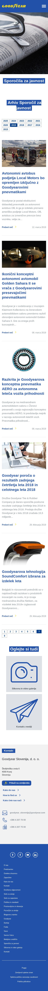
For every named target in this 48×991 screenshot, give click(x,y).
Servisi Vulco (9, 935)
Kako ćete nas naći (12, 800)
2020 (5, 125)
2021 (38, 121)
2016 (38, 125)
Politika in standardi (11, 902)
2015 (5, 129)
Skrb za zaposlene (11, 898)
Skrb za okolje (9, 894)
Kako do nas (9, 790)
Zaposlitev (8, 878)
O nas (6, 865)
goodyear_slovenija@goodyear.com (27, 813)
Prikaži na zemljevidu (19, 783)
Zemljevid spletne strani (24, 972)
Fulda (6, 927)
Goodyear (7, 919)
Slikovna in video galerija (13, 948)
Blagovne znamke (10, 915)
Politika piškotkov (24, 982)
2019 (13, 125)
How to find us (10, 795)
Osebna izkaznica (10, 873)
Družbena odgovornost (12, 890)
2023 (21, 121)
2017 (30, 125)
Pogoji (24, 968)
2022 (30, 121)
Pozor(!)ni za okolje (11, 910)
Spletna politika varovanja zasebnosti (24, 977)
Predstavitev (8, 869)
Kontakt (7, 886)
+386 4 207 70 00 (17, 820)
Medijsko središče (10, 939)
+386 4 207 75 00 (17, 827)
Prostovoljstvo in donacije (13, 906)
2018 (21, 125)
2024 (13, 121)
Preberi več (7, 227)
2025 (5, 121)
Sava (6, 931)
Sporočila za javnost (11, 943)
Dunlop (6, 923)
